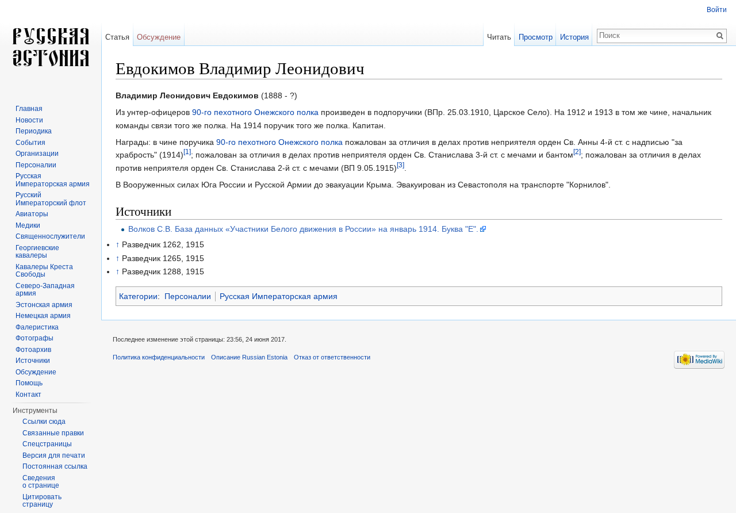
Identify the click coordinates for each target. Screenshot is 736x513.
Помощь (29, 383)
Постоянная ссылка (54, 466)
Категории (138, 296)
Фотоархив (33, 350)
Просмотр (536, 37)
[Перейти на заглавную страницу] (51, 46)
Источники (33, 361)
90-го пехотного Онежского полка (255, 112)
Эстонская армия (44, 305)
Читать (499, 37)
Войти (717, 10)
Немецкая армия (43, 316)
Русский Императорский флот (51, 199)
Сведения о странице (40, 482)
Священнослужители (50, 236)
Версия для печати (53, 455)
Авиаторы (32, 214)
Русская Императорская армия (279, 296)
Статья (117, 37)
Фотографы (34, 338)
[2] (577, 152)
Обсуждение (159, 37)
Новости (29, 120)
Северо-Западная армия (45, 290)
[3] (400, 165)
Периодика (34, 131)
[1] (187, 152)
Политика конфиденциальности (159, 357)
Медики (28, 225)
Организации (37, 154)
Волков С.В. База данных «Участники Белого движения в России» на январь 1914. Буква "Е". (303, 228)
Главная (29, 109)
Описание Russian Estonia (249, 357)
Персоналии (187, 296)
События (30, 143)
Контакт (28, 395)
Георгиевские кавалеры (37, 252)
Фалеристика (37, 327)
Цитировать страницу (42, 501)
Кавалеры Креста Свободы (44, 271)
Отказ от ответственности (332, 357)
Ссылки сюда (44, 422)
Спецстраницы (47, 444)
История (574, 37)
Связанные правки (53, 433)
